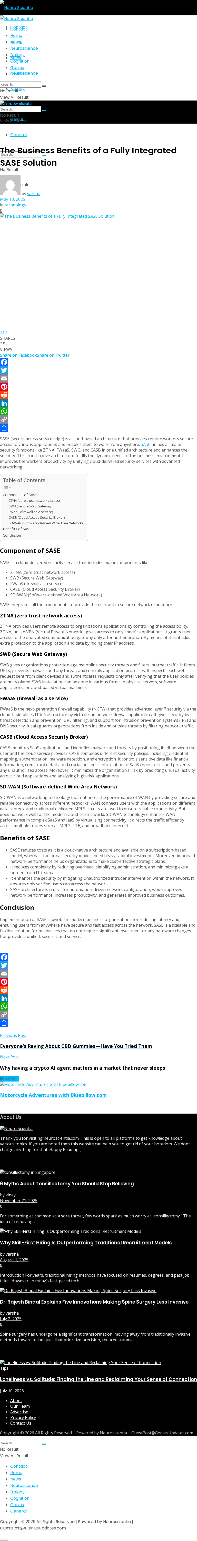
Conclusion (12, 535)
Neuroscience (24, 48)
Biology (17, 55)
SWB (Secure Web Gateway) (30, 506)
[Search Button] (44, 86)
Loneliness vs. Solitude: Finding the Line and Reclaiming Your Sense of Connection (98, 1379)
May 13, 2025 (12, 199)
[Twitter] (98, 370)
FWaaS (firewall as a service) (31, 511)
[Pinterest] (98, 387)
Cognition (19, 61)
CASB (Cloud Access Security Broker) (37, 517)
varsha (33, 193)
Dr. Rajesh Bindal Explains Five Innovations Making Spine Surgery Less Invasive (94, 1301)
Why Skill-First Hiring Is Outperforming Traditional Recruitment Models (86, 1242)
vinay (11, 1195)
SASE (145, 444)
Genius (17, 68)
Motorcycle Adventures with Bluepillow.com (53, 1095)
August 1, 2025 (14, 1260)
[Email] (98, 378)
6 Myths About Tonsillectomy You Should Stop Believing (67, 1183)
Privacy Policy (23, 1417)
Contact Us (20, 1423)
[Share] (98, 428)
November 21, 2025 (18, 1200)
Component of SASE (20, 494)
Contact (18, 29)
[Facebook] (98, 362)
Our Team (20, 1406)
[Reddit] (98, 395)
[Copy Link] (98, 419)
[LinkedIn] (98, 403)
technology (15, 205)
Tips (4, 1368)
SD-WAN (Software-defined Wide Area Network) (46, 523)
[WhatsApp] (98, 411)
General (18, 135)
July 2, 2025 (11, 1319)
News (15, 58)
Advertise (19, 1412)
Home (16, 35)
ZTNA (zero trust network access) (34, 500)
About (16, 1400)
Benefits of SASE (17, 528)
